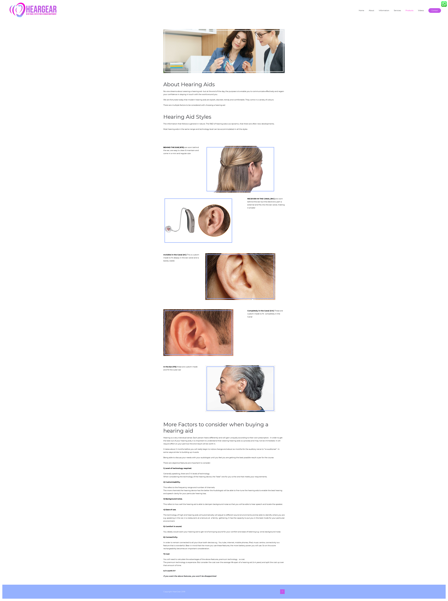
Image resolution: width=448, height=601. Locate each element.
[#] (282, 591)
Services (397, 10)
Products (409, 10)
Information (384, 10)
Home (361, 10)
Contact (434, 10)
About (371, 10)
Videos (421, 10)
